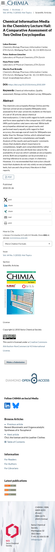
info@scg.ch (36, 539)
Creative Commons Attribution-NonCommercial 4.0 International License (25, 346)
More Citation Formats (15, 243)
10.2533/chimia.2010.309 (18, 238)
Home (6, 9)
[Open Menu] (3, 3)
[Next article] (5, 434)
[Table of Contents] (5, 441)
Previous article (15, 424)
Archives (16, 9)
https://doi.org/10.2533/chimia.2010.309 (26, 84)
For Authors (10, 463)
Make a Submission (16, 362)
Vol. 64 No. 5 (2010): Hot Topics (17, 12)
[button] (27, 199)
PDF (9, 177)
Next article (13, 434)
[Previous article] (5, 424)
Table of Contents (16, 441)
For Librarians (11, 468)
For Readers (10, 459)
